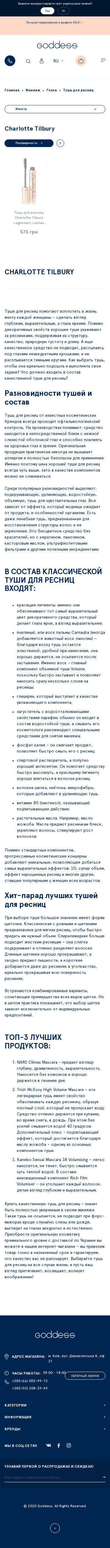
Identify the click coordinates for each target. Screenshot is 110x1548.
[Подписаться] (104, 1477)
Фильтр (21, 109)
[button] (59, 61)
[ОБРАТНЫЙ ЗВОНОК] (10, 60)
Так (47, 10)
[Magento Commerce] (57, 45)
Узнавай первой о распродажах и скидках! (49, 1466)
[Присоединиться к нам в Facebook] (58, 1445)
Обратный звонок (85, 1376)
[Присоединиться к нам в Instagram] (68, 1445)
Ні (63, 10)
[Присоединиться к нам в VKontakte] (48, 1445)
